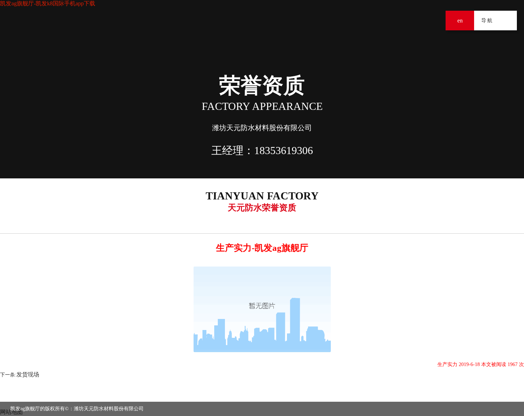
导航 (507, 20)
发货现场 (27, 374)
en (460, 20)
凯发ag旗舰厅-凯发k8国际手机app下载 (47, 3)
